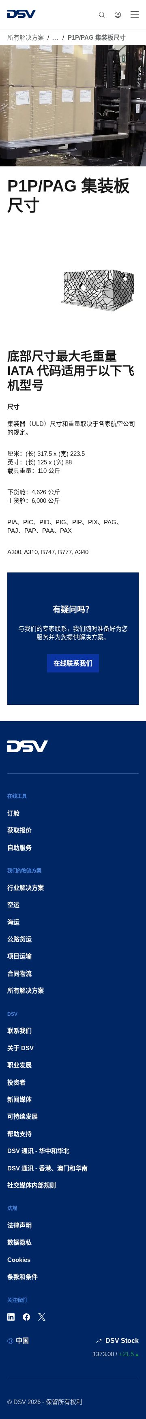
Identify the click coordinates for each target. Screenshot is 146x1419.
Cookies (18, 1259)
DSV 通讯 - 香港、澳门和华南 (47, 1168)
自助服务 (19, 847)
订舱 (13, 813)
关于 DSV (20, 1048)
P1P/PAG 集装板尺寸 (97, 37)
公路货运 (19, 939)
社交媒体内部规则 (31, 1185)
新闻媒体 (19, 1099)
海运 (13, 922)
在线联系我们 (73, 663)
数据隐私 (19, 1242)
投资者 (16, 1082)
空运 (13, 904)
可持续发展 (22, 1116)
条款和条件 (22, 1276)
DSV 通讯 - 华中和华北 (38, 1150)
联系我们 (19, 1030)
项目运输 (19, 956)
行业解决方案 (25, 887)
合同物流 (19, 973)
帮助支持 (19, 1133)
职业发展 (19, 1065)
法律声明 (19, 1225)
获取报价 (19, 830)
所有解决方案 (25, 37)
